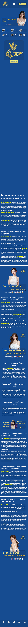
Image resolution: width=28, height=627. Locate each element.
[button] (14, 4)
